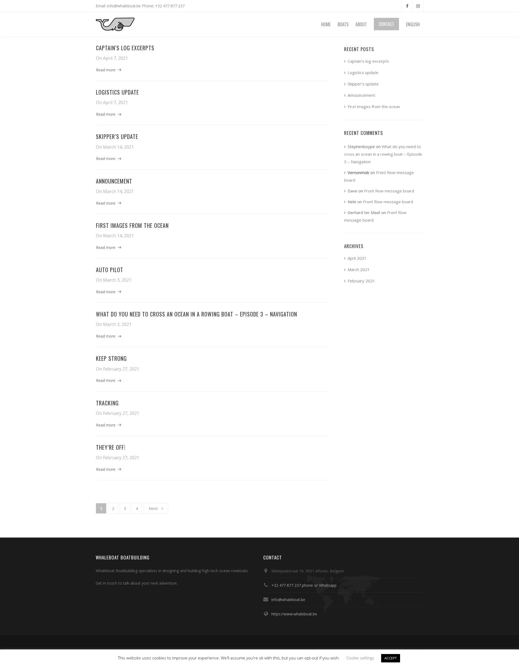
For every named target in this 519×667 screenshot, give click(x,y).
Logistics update (117, 92)
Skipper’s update (117, 136)
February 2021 (361, 281)
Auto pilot (109, 270)
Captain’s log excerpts (125, 48)
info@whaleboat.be (288, 599)
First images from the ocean (132, 225)
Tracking (107, 403)
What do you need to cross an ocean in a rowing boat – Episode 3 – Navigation (196, 314)
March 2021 (359, 269)
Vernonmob (358, 172)
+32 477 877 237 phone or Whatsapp (304, 585)
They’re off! (110, 447)
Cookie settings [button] (360, 658)
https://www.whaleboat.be (294, 613)
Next (153, 508)
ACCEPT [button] (390, 658)
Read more (105, 69)
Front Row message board (389, 191)
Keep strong (111, 358)
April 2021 (357, 258)
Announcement (114, 181)
